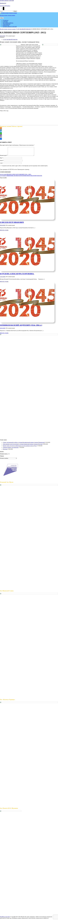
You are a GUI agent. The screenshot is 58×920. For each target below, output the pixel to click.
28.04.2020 (2, 225)
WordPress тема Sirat (5, 916)
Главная (5, 20)
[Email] (29, 137)
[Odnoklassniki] (29, 128)
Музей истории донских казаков (7, 15)
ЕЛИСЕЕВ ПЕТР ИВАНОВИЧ (12, 222)
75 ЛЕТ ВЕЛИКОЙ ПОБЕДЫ (23, 29)
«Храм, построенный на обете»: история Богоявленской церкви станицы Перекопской (24, 442)
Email (1, 160)
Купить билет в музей (10, 26)
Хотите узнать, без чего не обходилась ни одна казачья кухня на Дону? (20, 445)
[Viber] (29, 135)
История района (8, 23)
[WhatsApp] (29, 133)
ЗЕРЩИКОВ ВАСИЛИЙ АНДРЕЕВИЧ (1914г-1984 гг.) (21, 325)
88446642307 (3, 3)
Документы (6, 24)
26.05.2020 (2, 328)
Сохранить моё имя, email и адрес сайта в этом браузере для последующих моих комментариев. (25, 165)
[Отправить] (29, 139)
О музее (5, 21)
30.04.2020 (2, 36)
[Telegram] (29, 132)
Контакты (6, 25)
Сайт (1, 163)
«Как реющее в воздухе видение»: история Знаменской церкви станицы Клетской (23, 444)
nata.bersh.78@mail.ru (5, 5)
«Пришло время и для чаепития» (11, 447)
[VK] (29, 130)
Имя (1, 157)
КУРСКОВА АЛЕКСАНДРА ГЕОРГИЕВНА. (17, 274)
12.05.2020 (2, 276)
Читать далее (4, 230)
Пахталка (5, 449)
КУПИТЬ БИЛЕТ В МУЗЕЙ (7, 0)
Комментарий (3, 155)
